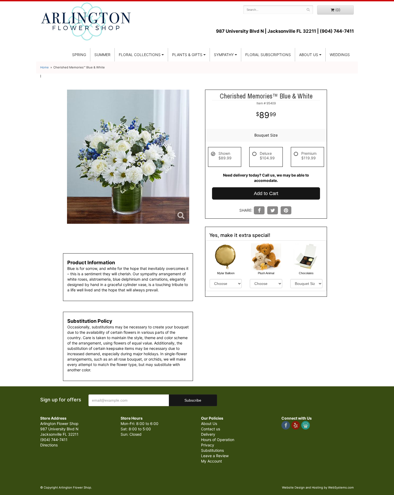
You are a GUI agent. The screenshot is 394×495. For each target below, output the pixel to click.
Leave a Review (215, 455)
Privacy (207, 445)
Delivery (208, 434)
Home (44, 67)
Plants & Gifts (187, 54)
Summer (102, 54)
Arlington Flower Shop (86, 21)
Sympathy (224, 54)
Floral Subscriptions (268, 54)
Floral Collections (140, 54)
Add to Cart (266, 193)
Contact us (210, 429)
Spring (79, 54)
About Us (209, 423)
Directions (49, 445)
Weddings (340, 54)
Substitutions (212, 450)
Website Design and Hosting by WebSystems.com (318, 487)
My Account (211, 461)
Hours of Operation (217, 439)
